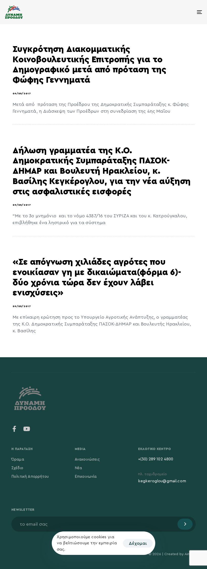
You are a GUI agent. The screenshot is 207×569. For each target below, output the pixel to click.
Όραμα (17, 459)
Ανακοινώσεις (87, 459)
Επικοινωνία (86, 476)
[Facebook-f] (14, 429)
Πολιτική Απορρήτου (30, 476)
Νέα (78, 468)
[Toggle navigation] (169, 12)
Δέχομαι (138, 543)
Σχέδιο (17, 468)
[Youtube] (26, 429)
